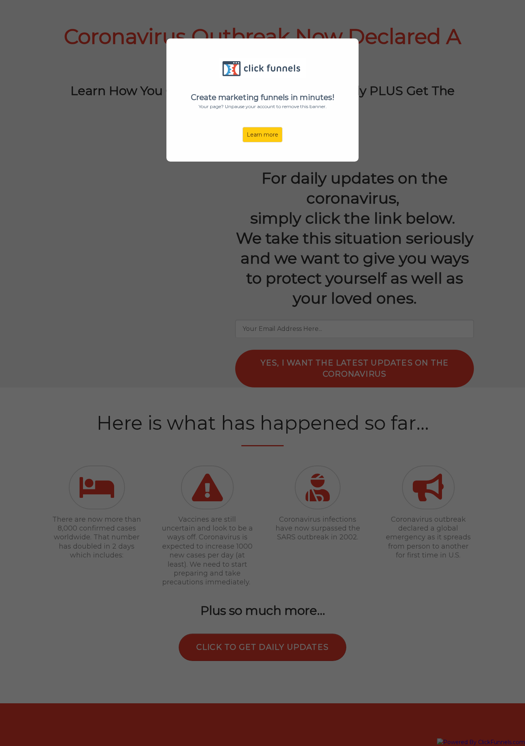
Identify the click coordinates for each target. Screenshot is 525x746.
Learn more (262, 134)
